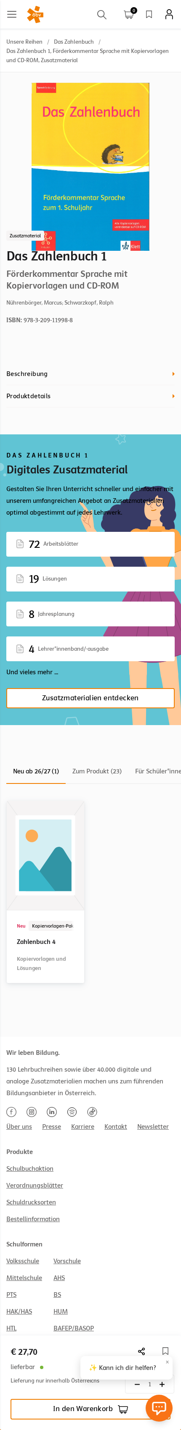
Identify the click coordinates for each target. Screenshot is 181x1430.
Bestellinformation (33, 1219)
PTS (11, 1295)
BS (57, 1295)
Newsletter (153, 1126)
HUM (60, 1311)
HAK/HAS (19, 1311)
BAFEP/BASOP (73, 1328)
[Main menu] (12, 14)
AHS (59, 1278)
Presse (51, 1126)
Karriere (82, 1126)
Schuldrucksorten (31, 1202)
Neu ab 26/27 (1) (36, 771)
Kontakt (115, 1126)
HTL (11, 1328)
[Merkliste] (149, 14)
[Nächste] (142, 1351)
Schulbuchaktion (29, 1168)
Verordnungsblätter (34, 1185)
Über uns (19, 1126)
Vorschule (67, 1261)
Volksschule (22, 1261)
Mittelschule (24, 1278)
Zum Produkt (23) (97, 771)
